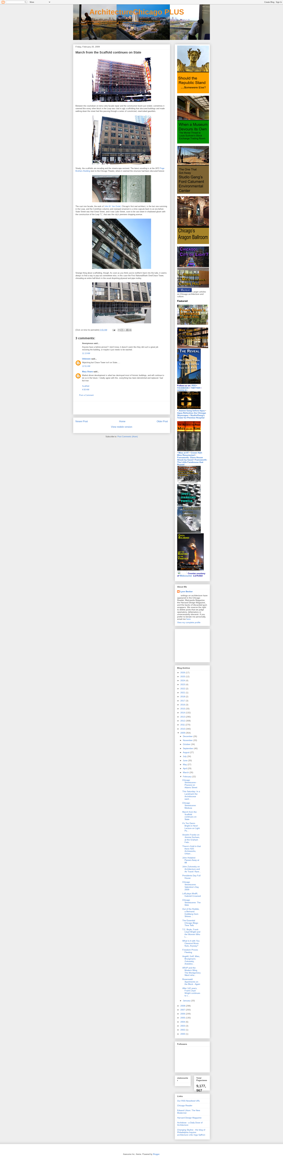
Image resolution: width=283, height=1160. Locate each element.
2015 (183, 708)
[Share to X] (124, 330)
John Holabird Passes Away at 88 (190, 860)
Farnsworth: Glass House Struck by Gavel (190, 458)
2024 (183, 680)
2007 (183, 1010)
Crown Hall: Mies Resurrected (189, 454)
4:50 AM (85, 389)
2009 (183, 733)
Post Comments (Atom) (127, 436)
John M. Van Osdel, (112, 206)
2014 (183, 712)
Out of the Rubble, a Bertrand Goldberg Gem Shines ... (190, 913)
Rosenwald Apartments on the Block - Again (191, 981)
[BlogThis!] (121, 330)
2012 (183, 721)
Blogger (156, 1154)
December (188, 736)
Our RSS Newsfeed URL (188, 1101)
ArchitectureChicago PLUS (128, 12)
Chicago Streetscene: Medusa (189, 805)
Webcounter (186, 576)
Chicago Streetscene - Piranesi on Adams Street (189, 784)
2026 (183, 672)
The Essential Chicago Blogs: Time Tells (190, 923)
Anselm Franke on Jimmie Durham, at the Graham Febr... (191, 838)
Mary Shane (87, 372)
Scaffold (85, 386)
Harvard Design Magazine (189, 1118)
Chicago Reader (184, 1105)
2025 (183, 676)
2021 (183, 692)
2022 (183, 688)
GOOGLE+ (182, 390)
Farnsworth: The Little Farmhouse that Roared (192, 462)
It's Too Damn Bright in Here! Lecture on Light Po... (191, 827)
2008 (183, 1006)
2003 (183, 1026)
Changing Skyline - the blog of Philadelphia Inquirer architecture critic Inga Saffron (191, 1132)
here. (188, 619)
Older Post (162, 421)
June (185, 760)
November (188, 740)
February (187, 776)
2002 (183, 1030)
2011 (182, 724)
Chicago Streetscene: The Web (191, 902)
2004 (183, 1022)
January (187, 1000)
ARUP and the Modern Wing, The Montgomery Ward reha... (191, 971)
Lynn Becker (186, 591)
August (186, 752)
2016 (183, 704)
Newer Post (81, 421)
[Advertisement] (121, 407)
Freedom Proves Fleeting (190, 951)
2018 (183, 696)
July (185, 756)
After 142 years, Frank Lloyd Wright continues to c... (191, 992)
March (186, 772)
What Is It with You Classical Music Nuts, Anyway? (191, 943)
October (187, 744)
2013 (183, 717)
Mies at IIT (183, 453)
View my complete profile (188, 622)
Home (122, 421)
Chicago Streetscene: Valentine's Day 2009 (190, 886)
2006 (183, 1014)
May (185, 764)
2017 (183, 700)
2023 (183, 684)
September (188, 748)
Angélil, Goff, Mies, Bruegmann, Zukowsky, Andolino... (191, 960)
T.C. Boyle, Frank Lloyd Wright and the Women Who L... (191, 933)
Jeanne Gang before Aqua (191, 410)
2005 (183, 1018)
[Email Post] (114, 330)
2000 (183, 1034)
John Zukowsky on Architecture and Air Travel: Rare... (191, 869)
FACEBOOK (183, 388)
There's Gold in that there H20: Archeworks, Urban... (191, 850)
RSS (194, 385)
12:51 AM (86, 366)
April (185, 768)
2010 (183, 729)
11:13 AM (86, 353)
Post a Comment (86, 395)
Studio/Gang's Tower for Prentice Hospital (191, 416)
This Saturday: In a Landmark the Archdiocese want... (191, 795)
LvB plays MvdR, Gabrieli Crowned (191, 894)
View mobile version (121, 427)
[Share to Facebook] (127, 330)
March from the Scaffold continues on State (189, 815)
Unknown (86, 359)
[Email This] (119, 330)
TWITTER (195, 388)
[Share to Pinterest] (130, 330)
